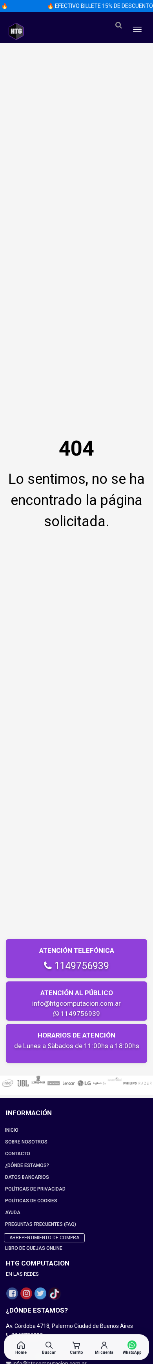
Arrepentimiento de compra (44, 1237)
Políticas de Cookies (31, 1201)
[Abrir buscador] (118, 25)
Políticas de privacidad (35, 1189)
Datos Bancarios (27, 1177)
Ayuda (12, 1212)
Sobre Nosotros (26, 1142)
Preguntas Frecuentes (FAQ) (40, 1224)
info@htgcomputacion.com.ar (76, 1003)
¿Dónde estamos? (27, 1165)
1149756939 (80, 966)
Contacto (17, 1153)
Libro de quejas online (33, 1248)
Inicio (11, 1130)
